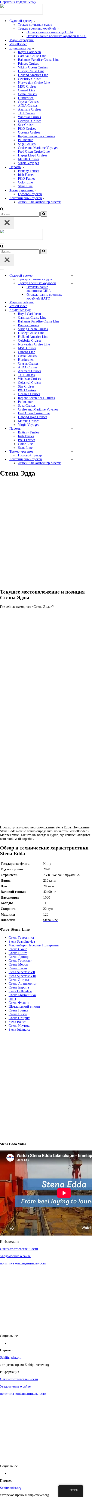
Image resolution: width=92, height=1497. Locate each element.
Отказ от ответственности (19, 1249)
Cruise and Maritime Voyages (38, 147)
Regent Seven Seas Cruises (36, 136)
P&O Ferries (26, 178)
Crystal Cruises (28, 102)
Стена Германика (21, 937)
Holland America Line (33, 75)
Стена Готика (18, 1010)
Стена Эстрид (19, 979)
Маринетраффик (21, 40)
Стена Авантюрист (23, 983)
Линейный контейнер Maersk (39, 202)
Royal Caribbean (29, 52)
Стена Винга (18, 953)
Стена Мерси (18, 964)
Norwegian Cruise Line (34, 82)
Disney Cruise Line (31, 71)
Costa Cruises (27, 94)
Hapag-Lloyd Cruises (32, 155)
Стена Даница (19, 957)
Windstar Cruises (29, 117)
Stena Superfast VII (22, 972)
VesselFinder (18, 44)
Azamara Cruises (29, 109)
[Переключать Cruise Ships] (72, 310)
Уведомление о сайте (15, 1256)
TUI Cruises (26, 113)
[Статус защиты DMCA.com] (46, 1328)
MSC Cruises (27, 86)
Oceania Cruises (29, 132)
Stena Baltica (17, 1022)
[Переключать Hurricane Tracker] (72, 451)
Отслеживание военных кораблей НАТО (56, 36)
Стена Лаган (18, 968)
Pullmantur (25, 140)
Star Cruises (26, 124)
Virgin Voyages (28, 163)
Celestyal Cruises (29, 121)
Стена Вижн (18, 1014)
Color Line (25, 182)
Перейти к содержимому (18, 2)
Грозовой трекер (30, 194)
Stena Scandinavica (22, 941)
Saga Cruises (27, 144)
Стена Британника (22, 995)
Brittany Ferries (28, 171)
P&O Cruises (27, 128)
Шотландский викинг (25, 1006)
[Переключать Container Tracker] (72, 459)
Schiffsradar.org (10, 1357)
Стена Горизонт (20, 960)
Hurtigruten (26, 98)
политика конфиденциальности (23, 1263)
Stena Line (25, 186)
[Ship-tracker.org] (21, 13)
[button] (34, 21)
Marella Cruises (28, 159)
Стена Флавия (19, 1002)
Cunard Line (26, 90)
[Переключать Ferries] (72, 428)
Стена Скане (18, 949)
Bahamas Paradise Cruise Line (38, 59)
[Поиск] (1, 209)
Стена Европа (19, 987)
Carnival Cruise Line (32, 56)
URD (12, 999)
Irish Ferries (26, 174)
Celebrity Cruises (29, 79)
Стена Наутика (19, 1025)
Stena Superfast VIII (22, 976)
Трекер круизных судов (35, 24)
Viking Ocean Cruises (33, 67)
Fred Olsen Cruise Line (34, 151)
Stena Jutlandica (19, 1029)
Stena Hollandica (20, 991)
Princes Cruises (28, 63)
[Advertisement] (46, 535)
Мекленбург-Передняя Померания (34, 945)
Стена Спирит (19, 1018)
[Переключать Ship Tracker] (72, 275)
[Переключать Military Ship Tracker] (72, 283)
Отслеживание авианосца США (50, 32)
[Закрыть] (7, 223)
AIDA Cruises (27, 105)
